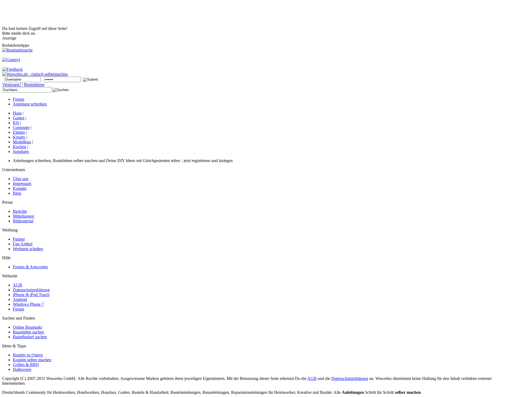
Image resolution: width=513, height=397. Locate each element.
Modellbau (22, 142)
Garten (18, 118)
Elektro (19, 132)
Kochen (19, 146)
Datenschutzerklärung (349, 378)
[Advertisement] (99, 14)
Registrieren (34, 84)
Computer (21, 127)
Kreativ (19, 137)
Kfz (16, 122)
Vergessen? (11, 84)
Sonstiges (21, 151)
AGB (312, 378)
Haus (17, 113)
